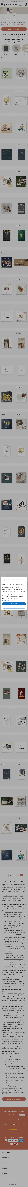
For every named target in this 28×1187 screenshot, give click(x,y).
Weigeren (14, 607)
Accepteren (14, 603)
